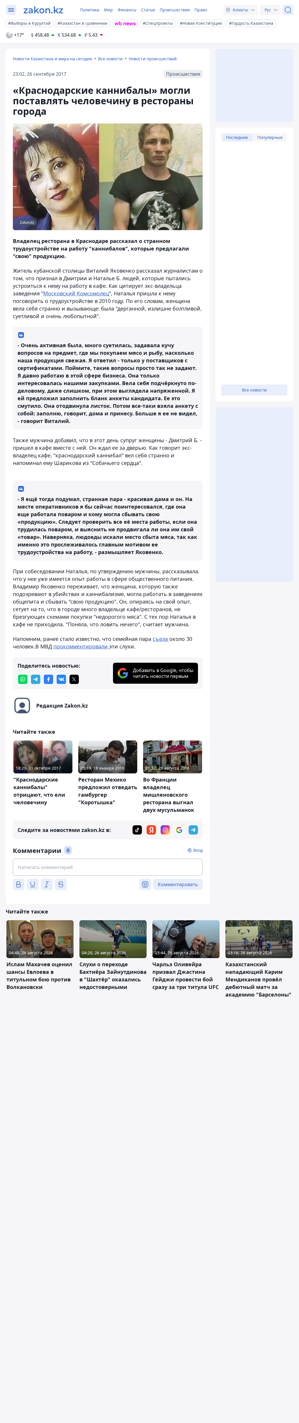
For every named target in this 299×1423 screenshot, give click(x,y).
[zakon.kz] (43, 9)
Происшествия (175, 10)
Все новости (110, 58)
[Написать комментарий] (108, 867)
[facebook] (48, 679)
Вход (198, 850)
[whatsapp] (23, 679)
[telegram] (35, 679)
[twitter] (74, 679)
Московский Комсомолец (76, 293)
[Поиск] (288, 10)
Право (200, 10)
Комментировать (178, 884)
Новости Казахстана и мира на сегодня (52, 58)
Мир (108, 10)
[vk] (61, 679)
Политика (89, 10)
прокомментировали (81, 646)
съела (161, 638)
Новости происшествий (153, 58)
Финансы (127, 10)
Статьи (148, 10)
